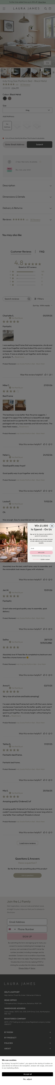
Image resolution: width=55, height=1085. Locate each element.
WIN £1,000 (41, 552)
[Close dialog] (52, 526)
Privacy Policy (47, 555)
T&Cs (41, 555)
